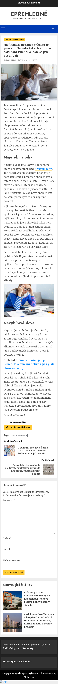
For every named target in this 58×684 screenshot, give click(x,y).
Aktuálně (8, 39)
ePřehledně (29, 14)
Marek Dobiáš (10, 60)
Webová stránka (11, 560)
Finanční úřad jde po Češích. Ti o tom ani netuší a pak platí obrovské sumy (29, 364)
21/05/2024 (23, 60)
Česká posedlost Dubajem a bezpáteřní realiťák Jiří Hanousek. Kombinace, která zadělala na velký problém (39, 620)
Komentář (9, 500)
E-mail (7, 549)
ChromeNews (46, 673)
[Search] (53, 28)
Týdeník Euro (43, 169)
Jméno (7, 538)
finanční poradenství (19, 435)
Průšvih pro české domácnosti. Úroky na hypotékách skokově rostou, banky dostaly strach (37, 599)
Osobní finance (18, 39)
